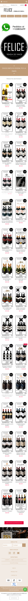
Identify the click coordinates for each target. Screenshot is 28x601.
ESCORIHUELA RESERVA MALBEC (21, 134)
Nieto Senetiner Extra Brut (7, 308)
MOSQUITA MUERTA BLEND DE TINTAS (7, 366)
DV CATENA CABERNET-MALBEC (7, 134)
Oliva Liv (7, 105)
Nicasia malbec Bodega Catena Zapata (21, 105)
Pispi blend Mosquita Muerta (7, 337)
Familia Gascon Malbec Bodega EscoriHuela (21, 453)
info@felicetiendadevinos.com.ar (17, 559)
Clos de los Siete (20, 221)
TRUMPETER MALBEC (21, 395)
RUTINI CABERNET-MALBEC (7, 163)
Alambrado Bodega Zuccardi (20, 192)
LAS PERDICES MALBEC (7, 192)
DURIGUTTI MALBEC (7, 511)
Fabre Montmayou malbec (7, 250)
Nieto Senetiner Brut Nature (21, 279)
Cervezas (3, 16)
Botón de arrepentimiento (14, 590)
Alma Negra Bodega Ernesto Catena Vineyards (7, 395)
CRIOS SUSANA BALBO (20, 482)
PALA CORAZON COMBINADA (21, 511)
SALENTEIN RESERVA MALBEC (7, 482)
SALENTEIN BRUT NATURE (7, 279)
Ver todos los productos (14, 522)
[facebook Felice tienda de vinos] (14, 553)
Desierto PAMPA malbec (7, 453)
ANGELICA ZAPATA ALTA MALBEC (7, 424)
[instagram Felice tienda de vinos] (9, 553)
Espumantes (18, 16)
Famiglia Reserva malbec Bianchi (20, 250)
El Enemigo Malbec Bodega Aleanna (21, 366)
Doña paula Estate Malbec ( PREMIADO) (21, 163)
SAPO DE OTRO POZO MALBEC (20, 337)
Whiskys (24, 16)
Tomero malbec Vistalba (21, 424)
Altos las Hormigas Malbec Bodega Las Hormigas (7, 221)
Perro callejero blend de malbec (20, 308)
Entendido (14, 598)
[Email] (18, 553)
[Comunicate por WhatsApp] (25, 589)
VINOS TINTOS (10, 16)
